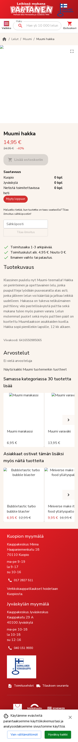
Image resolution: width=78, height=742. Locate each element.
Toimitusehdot (24, 686)
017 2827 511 (23, 580)
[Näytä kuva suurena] (72, 51)
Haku (19, 21)
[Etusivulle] (4, 39)
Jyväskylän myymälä (28, 604)
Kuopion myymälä (25, 536)
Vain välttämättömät (24, 734)
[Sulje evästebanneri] (70, 717)
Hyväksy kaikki (58, 734)
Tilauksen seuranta (55, 686)
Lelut (14, 39)
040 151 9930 (23, 648)
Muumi (27, 39)
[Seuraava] (68, 420)
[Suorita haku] (20, 25)
